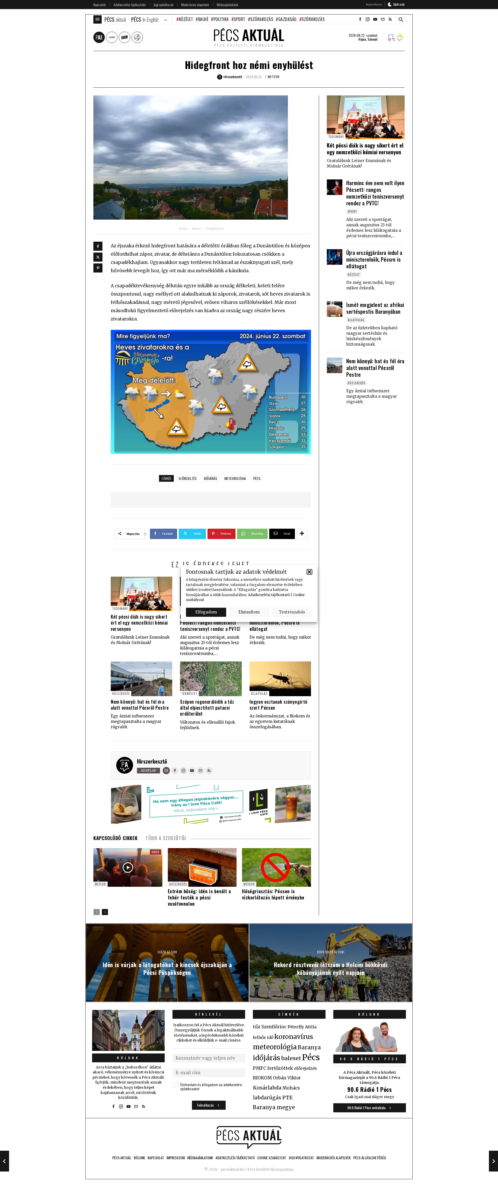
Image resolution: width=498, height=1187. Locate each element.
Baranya (309, 1047)
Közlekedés (121, 693)
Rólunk (128, 1058)
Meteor (274, 76)
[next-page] (105, 912)
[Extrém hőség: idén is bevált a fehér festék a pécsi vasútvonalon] (202, 867)
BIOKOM (262, 1078)
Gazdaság (287, 19)
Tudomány (120, 608)
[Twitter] (97, 257)
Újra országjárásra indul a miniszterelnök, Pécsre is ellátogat (275, 622)
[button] (309, 571)
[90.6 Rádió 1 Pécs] (369, 1050)
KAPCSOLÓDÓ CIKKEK (115, 838)
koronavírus (293, 1036)
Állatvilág (259, 693)
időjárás (210, 478)
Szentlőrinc (274, 1027)
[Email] (166, 770)
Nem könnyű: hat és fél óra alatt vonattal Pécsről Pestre (140, 704)
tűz (256, 1027)
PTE (287, 1097)
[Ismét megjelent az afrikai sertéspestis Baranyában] (334, 309)
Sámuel (372, 39)
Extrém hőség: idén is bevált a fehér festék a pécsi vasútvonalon (199, 897)
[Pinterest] (97, 268)
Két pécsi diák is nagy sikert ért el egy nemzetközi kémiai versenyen (139, 622)
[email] (382, 19)
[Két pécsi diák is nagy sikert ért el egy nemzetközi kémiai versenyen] (141, 594)
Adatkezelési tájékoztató (269, 594)
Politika (221, 19)
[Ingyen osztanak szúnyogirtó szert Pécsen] (280, 678)
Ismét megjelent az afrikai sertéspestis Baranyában (375, 308)
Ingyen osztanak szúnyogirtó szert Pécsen (279, 704)
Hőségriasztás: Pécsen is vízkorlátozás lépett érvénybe (273, 894)
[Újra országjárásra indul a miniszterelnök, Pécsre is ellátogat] (334, 257)
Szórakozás (261, 19)
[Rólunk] (128, 1030)
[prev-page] (96, 912)
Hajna (362, 39)
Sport (239, 19)
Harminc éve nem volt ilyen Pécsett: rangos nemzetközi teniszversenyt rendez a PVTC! (210, 622)
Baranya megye (274, 1107)
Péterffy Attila (302, 1026)
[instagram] (367, 19)
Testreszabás (292, 612)
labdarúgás (267, 1097)
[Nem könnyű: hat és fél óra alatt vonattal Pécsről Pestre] (141, 678)
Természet (189, 693)
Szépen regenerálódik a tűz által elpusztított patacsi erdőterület (207, 707)
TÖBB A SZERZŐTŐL (166, 838)
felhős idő (263, 1037)
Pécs (256, 478)
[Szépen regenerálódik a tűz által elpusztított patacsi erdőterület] (210, 678)
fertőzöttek (280, 1068)
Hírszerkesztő (152, 761)
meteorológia (235, 478)
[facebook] (360, 19)
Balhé (203, 19)
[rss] (390, 19)
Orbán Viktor (287, 1078)
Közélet (186, 19)
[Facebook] (97, 246)
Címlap (183, 229)
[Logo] (249, 1137)
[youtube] (375, 19)
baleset (291, 1058)
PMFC (259, 1068)
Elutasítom (249, 612)
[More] (301, 534)
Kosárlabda (267, 1088)
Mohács (291, 1088)
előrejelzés (188, 478)
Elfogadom (206, 612)
